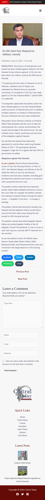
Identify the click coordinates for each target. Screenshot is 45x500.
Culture (23, 423)
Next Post (22, 279)
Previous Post (22, 272)
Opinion (22, 432)
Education (22, 426)
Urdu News (22, 436)
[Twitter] (22, 494)
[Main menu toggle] (40, 10)
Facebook (7, 257)
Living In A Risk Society (22, 463)
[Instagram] (27, 494)
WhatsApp (8, 264)
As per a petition (8, 163)
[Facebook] (17, 494)
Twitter (19, 257)
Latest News (22, 429)
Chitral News (22, 420)
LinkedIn (30, 257)
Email (19, 264)
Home (22, 417)
